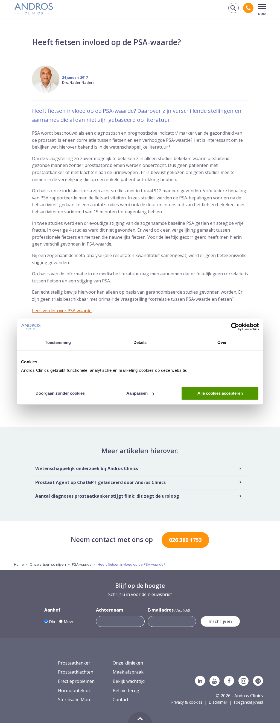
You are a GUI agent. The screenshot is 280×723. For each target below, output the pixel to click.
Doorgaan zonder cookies (60, 393)
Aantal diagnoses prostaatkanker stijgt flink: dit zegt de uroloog (107, 496)
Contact (121, 700)
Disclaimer (218, 702)
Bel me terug (126, 690)
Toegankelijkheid (248, 702)
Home (19, 564)
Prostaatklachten (75, 672)
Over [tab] (222, 342)
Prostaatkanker (74, 663)
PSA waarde (82, 564)
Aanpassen (137, 393)
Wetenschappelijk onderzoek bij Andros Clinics (86, 468)
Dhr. (53, 621)
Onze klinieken (128, 663)
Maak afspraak (128, 672)
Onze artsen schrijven (48, 564)
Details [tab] (140, 342)
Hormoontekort (74, 690)
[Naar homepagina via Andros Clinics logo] (34, 13)
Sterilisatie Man (74, 700)
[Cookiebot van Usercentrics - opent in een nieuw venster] (235, 327)
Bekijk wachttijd (129, 681)
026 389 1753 (185, 540)
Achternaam (109, 610)
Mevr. (69, 621)
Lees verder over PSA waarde (62, 311)
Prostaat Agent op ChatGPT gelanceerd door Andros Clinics (100, 482)
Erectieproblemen (76, 681)
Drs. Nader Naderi (78, 82)
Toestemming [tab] (58, 342)
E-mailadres (169, 610)
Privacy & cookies (187, 702)
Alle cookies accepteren (220, 393)
